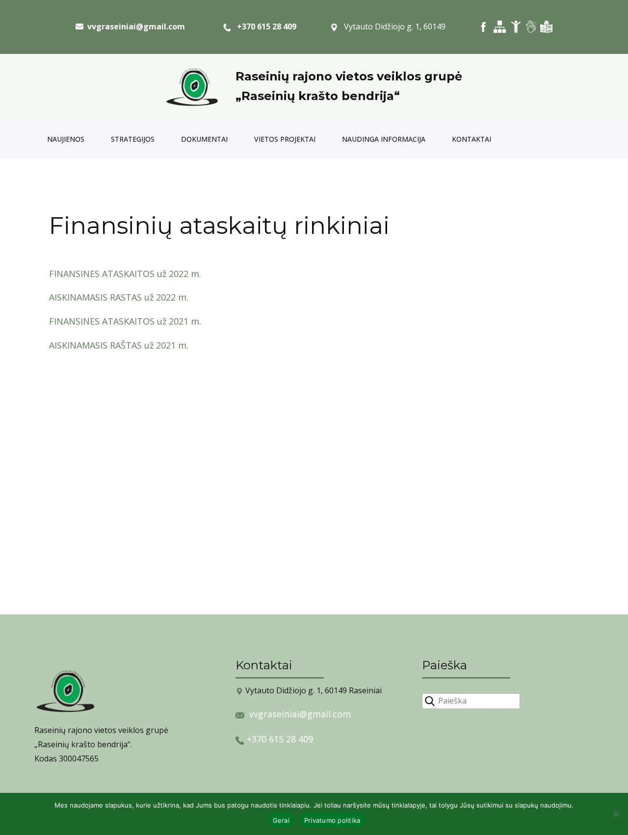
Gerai (281, 820)
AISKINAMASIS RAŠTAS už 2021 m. (118, 345)
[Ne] (616, 814)
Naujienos (65, 139)
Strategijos (133, 139)
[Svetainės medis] (500, 27)
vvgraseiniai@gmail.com (300, 714)
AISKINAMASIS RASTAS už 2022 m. (118, 297)
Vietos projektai (284, 139)
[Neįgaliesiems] (516, 27)
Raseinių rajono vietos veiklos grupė (349, 76)
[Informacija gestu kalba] (531, 27)
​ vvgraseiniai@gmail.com (134, 26)
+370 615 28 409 (263, 26)
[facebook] (483, 27)
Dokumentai (204, 139)
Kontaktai (471, 139)
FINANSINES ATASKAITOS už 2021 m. (125, 321)
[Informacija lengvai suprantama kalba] (546, 27)
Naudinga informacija (383, 139)
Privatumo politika (332, 820)
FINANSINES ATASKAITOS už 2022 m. (125, 273)
